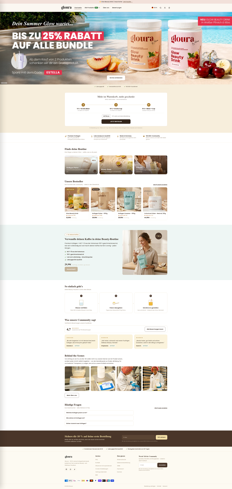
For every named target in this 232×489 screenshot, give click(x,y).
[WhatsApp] (70, 469)
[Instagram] (66, 469)
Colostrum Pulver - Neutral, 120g (155, 213)
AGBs (118, 466)
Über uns (106, 8)
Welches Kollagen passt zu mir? (76, 413)
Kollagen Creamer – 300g (126, 213)
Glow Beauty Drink (72, 213)
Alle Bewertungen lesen (155, 329)
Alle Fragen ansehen (161, 408)
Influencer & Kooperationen (103, 466)
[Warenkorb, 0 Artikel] (169, 8)
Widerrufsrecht (121, 459)
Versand (165, 486)
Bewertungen (117, 8)
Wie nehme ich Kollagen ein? (75, 418)
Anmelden (162, 465)
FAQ (96, 459)
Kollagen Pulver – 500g (99, 213)
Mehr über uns (72, 395)
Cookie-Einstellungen (101, 469)
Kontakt (97, 463)
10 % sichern (161, 437)
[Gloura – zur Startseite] (66, 8)
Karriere (119, 472)
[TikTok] (74, 469)
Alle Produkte (91, 8)
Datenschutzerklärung (123, 463)
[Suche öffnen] (160, 8)
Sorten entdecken (116, 78)
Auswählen (76, 209)
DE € (155, 8)
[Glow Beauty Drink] (116, 48)
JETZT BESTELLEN (116, 121)
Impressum (120, 469)
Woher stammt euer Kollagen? (76, 423)
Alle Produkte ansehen (160, 185)
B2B (96, 475)
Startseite (78, 8)
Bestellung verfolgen (150, 486)
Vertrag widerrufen (101, 472)
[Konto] (165, 8)
